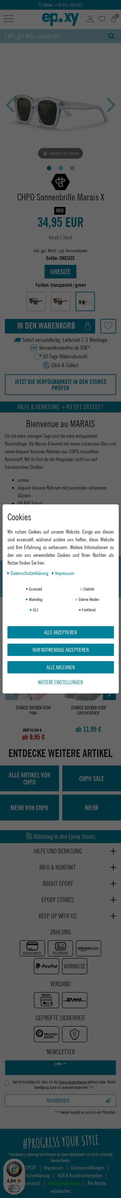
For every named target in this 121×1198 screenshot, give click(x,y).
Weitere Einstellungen (60, 682)
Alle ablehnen (60, 667)
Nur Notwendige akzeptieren (61, 649)
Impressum (64, 573)
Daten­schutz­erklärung (30, 573)
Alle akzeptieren (60, 632)
